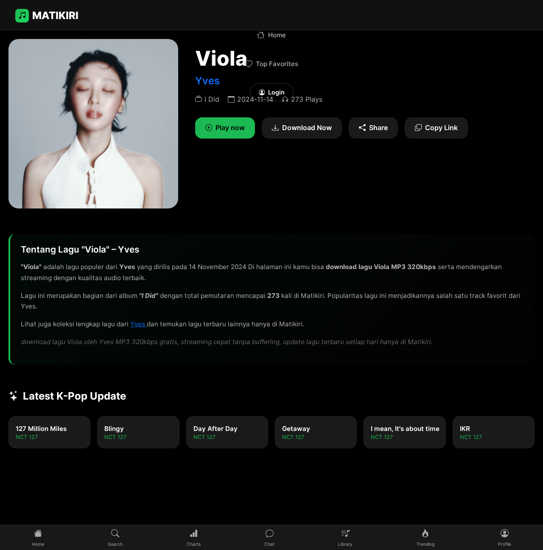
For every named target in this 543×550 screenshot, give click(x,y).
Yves (138, 324)
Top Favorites (277, 64)
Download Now (307, 127)
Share (378, 127)
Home (277, 35)
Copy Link (441, 127)
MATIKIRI (55, 15)
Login (276, 92)
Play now (230, 127)
